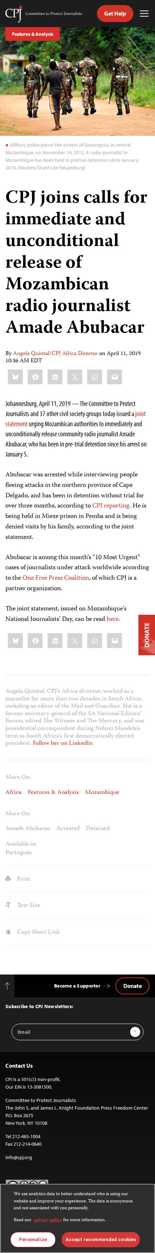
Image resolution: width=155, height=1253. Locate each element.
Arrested (68, 829)
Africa (13, 792)
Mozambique (102, 792)
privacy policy (48, 1220)
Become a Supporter (77, 985)
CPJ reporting (111, 506)
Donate (132, 985)
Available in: (21, 844)
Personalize (33, 1239)
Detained (98, 829)
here (113, 619)
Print (22, 879)
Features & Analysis (32, 34)
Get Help (115, 13)
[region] (77, 1218)
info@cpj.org (18, 1157)
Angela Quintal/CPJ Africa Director (55, 354)
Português (18, 853)
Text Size (27, 905)
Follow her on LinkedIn (62, 743)
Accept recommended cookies (101, 1239)
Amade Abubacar (27, 829)
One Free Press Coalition (55, 578)
